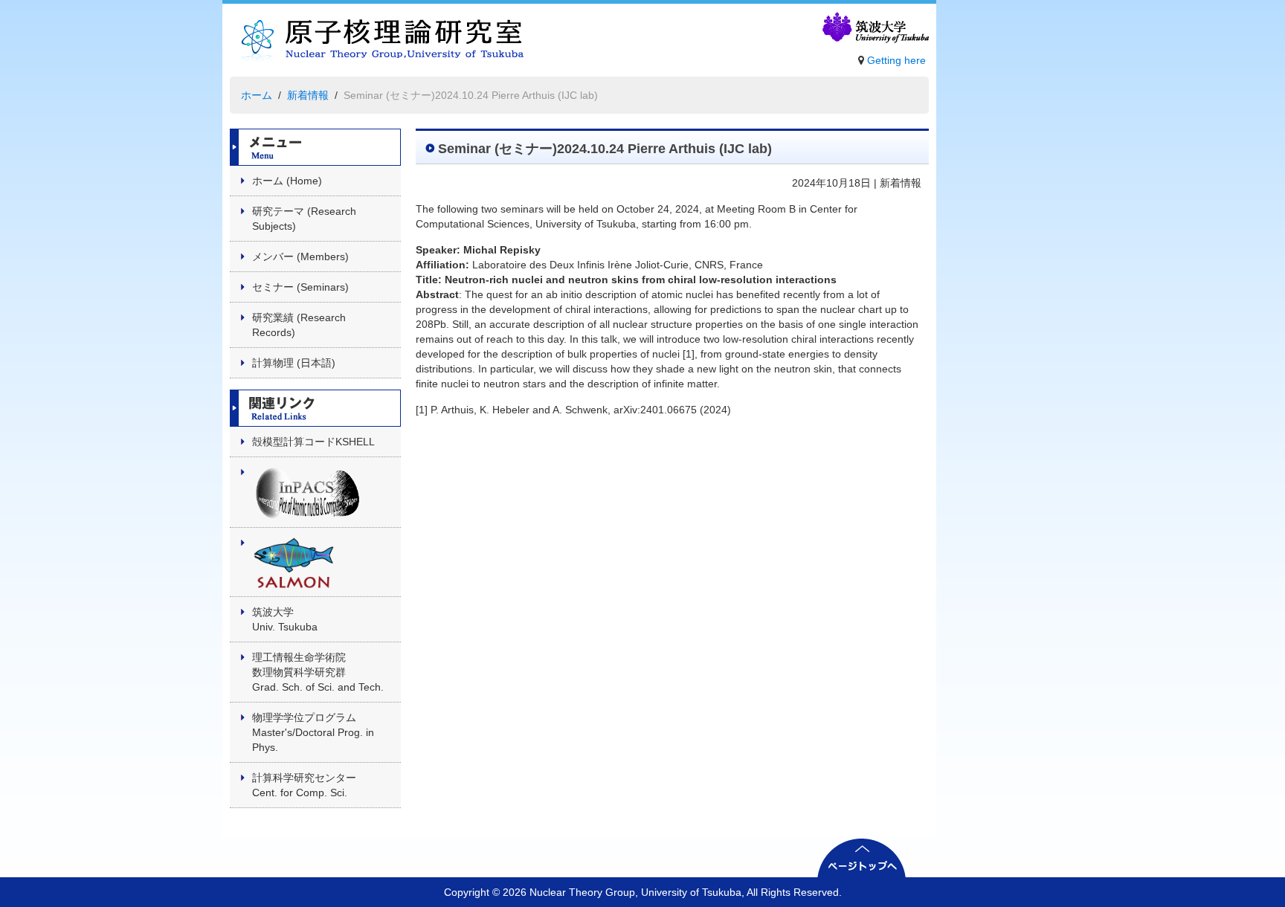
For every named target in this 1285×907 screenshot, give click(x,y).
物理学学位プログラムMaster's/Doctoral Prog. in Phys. (313, 732)
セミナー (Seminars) (300, 287)
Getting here (896, 60)
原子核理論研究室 (378, 44)
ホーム (256, 95)
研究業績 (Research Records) (299, 325)
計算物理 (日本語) (293, 363)
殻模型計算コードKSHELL (313, 442)
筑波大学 (874, 28)
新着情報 (308, 95)
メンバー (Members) (300, 256)
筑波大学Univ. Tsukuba (285, 619)
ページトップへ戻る (861, 857)
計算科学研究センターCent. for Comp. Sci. (304, 785)
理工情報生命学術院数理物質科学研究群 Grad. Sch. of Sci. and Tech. (318, 672)
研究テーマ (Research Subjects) (304, 218)
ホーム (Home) (287, 181)
